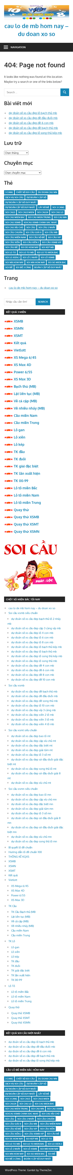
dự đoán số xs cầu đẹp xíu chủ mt (31, 782)
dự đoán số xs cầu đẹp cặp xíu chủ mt (33, 741)
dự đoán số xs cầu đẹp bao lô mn (31, 794)
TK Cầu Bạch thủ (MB (23, 912)
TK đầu (19, 452)
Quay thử (21, 510)
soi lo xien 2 (12, 257)
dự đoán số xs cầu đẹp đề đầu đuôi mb (33, 118)
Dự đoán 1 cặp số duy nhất (20, 202)
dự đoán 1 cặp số (36, 197)
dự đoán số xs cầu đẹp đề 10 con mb (33, 679)
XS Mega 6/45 (25, 357)
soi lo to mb (26, 252)
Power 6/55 (23, 372)
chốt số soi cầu (25, 192)
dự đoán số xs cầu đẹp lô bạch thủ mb (33, 113)
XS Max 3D (22, 379)
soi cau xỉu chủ (14, 227)
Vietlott (20, 350)
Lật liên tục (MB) (27, 393)
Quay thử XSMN (26, 531)
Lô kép (19, 444)
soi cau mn (60, 217)
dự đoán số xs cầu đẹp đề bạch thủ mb (33, 128)
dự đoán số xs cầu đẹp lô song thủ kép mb (35, 133)
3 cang (9, 192)
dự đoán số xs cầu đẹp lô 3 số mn (31, 813)
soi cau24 (42, 212)
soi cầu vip (54, 237)
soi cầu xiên (12, 242)
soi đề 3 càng (23, 267)
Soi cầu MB (51, 232)
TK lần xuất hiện (27, 473)
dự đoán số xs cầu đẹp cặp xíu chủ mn (34, 799)
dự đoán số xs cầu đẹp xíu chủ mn (31, 836)
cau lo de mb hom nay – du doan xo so (33, 287)
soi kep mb (48, 247)
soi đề (9, 267)
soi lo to (10, 252)
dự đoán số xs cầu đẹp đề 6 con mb (31, 123)
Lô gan (19, 430)
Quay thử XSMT (26, 524)
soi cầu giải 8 (33, 232)
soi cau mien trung (39, 217)
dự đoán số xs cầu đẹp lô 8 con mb (32, 642)
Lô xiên (19, 437)
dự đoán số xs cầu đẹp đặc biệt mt (31, 745)
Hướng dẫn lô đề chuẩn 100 (25, 852)
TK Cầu (13, 906)
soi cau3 (10, 212)
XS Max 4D (22, 364)
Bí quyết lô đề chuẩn (20, 847)
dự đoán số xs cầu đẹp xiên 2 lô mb (32, 714)
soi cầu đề (11, 247)
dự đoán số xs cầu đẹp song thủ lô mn (34, 841)
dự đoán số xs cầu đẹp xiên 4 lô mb (32, 724)
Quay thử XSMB (26, 517)
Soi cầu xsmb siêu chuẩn (23, 613)
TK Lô (12, 941)
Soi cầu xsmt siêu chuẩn (23, 730)
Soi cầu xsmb (16, 685)
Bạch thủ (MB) (25, 386)
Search (43, 301)
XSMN (18, 328)
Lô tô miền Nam (26, 495)
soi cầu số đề (37, 237)
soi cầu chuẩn (14, 232)
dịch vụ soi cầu (14, 197)
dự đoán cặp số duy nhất (20, 207)
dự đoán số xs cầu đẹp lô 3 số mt (31, 754)
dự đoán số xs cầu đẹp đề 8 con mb (32, 674)
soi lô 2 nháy (30, 257)
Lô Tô (12, 986)
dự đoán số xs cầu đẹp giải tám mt (32, 750)
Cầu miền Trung (26, 422)
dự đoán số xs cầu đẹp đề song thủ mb (34, 701)
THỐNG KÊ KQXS (19, 856)
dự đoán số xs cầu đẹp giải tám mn (32, 808)
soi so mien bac (57, 262)
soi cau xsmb (13, 222)
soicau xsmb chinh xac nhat (40, 222)
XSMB (18, 321)
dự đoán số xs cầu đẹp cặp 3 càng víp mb (36, 628)
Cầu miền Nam (25, 415)
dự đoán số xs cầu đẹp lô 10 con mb (32, 705)
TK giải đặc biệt (26, 466)
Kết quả (20, 343)
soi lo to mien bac (47, 252)
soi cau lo (57, 212)
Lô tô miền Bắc (25, 488)
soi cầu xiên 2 (31, 242)
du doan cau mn (47, 192)
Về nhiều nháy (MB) (29, 408)
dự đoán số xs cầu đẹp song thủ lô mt (33, 768)
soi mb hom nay (14, 262)
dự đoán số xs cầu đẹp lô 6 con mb (32, 637)
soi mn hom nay (36, 262)
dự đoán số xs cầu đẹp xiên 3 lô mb (32, 719)
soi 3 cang (58, 207)
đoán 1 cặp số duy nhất (48, 267)
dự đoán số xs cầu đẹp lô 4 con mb (32, 633)
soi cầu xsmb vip (51, 242)
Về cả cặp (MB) (25, 401)
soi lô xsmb (47, 257)
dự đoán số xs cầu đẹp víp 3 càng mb (33, 710)
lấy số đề (43, 207)
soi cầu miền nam (15, 237)
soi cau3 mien (26, 212)
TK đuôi (20, 459)
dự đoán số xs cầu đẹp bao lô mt (30, 736)
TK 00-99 (21, 480)
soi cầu (30, 227)
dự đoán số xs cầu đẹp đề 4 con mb (32, 665)
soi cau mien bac (15, 217)
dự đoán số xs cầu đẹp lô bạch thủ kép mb (36, 647)
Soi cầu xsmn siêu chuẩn (23, 788)
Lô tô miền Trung (27, 502)
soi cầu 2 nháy (46, 227)
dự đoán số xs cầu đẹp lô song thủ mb (34, 661)
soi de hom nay (29, 247)
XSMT (18, 335)
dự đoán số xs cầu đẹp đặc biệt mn (32, 804)
